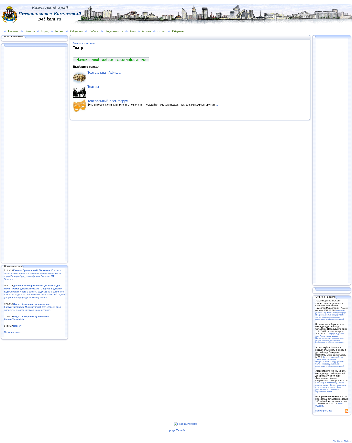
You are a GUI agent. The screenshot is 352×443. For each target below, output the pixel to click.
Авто (132, 31)
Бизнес (59, 31)
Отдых (161, 31)
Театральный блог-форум (107, 101)
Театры (93, 87)
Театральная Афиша (103, 72)
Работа (93, 31)
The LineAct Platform (342, 441)
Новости (30, 31)
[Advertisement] (34, 154)
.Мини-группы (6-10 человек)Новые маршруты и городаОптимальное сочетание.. (32, 307)
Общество (76, 31)
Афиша (146, 31)
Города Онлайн (176, 430)
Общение (178, 31)
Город (44, 31)
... (217, 104)
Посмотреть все (12, 332)
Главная (13, 31)
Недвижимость (114, 31)
